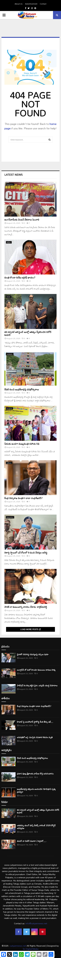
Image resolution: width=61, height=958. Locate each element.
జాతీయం (9, 463)
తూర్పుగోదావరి (11, 571)
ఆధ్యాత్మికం (10, 354)
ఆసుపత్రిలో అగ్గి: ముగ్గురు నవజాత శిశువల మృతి (35, 737)
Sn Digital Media (30, 949)
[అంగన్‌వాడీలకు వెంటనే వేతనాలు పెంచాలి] (30, 199)
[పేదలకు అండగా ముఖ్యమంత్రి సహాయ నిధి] (30, 423)
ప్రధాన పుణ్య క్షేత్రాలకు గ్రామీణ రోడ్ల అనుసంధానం (35, 773)
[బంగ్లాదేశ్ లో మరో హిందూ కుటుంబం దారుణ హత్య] (8, 673)
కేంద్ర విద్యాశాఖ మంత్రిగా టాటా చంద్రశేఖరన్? (23, 498)
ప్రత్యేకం (9, 242)
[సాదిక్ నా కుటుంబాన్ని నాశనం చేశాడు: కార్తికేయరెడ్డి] (30, 586)
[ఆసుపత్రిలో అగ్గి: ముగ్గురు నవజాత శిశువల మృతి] (8, 740)
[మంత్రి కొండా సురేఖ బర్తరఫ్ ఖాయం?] (30, 257)
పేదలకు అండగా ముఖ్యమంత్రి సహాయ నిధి (21, 443)
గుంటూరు (9, 408)
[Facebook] (18, 932)
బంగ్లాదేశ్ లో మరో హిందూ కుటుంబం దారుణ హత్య (36, 670)
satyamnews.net (18, 946)
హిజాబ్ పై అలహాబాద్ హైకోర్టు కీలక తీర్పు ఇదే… (35, 722)
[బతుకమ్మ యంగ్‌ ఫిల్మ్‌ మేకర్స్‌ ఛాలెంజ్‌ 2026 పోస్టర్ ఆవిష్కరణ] (8, 828)
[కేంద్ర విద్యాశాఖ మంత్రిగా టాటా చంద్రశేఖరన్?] (30, 477)
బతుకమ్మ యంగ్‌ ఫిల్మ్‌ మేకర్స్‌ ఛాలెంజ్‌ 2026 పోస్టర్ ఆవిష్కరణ (36, 826)
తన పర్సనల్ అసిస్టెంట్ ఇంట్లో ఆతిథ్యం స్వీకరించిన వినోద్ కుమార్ (28, 333)
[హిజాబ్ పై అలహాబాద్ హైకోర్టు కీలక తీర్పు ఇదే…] (8, 725)
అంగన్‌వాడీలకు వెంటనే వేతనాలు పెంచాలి (21, 219)
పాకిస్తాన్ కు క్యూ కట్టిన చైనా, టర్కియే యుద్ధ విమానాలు (37, 685)
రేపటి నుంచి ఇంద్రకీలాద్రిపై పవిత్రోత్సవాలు (21, 389)
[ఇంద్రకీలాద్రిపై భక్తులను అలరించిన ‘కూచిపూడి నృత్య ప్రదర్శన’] (8, 792)
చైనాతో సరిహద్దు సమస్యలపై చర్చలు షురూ (33, 654)
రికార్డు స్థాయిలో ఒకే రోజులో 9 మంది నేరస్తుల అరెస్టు (25, 552)
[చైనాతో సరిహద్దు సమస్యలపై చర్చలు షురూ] (8, 657)
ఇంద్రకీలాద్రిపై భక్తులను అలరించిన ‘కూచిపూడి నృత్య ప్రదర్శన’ (36, 790)
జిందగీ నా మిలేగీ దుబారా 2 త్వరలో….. (32, 841)
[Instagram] (34, 932)
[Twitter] (26, 932)
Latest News (13, 174)
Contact (43, 3)
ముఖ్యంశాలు (10, 184)
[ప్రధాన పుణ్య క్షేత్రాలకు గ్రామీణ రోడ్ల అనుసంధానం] (8, 777)
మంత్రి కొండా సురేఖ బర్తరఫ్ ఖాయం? (19, 277)
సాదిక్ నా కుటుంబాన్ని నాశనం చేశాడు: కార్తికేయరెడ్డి (25, 606)
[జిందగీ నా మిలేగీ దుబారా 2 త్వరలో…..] (8, 844)
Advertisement (31, 3)
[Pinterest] (42, 932)
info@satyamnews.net (36, 923)
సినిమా (9, 296)
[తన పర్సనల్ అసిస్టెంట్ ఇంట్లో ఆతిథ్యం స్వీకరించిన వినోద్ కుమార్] (30, 311)
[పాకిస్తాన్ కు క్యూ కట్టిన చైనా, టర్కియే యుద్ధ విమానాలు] (8, 688)
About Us (19, 3)
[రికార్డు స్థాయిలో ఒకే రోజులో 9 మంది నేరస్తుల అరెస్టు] (30, 532)
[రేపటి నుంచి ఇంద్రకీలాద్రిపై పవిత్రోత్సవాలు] (30, 368)
